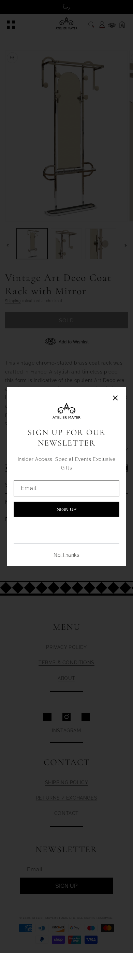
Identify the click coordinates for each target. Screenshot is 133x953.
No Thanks (66, 555)
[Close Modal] (115, 398)
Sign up (66, 509)
